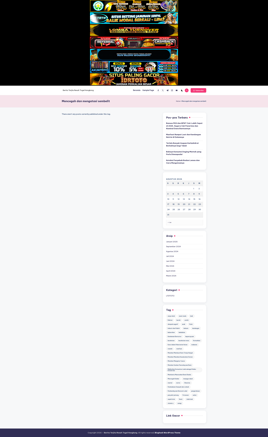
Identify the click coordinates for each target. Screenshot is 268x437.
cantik (186, 320)
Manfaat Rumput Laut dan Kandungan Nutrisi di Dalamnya (183, 135)
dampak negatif (173, 324)
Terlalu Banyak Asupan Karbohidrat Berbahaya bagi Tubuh (182, 144)
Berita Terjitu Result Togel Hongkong (78, 90)
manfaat (179, 349)
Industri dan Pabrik (174, 328)
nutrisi (178, 383)
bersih (178, 320)
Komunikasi (196, 340)
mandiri (170, 349)
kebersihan (171, 332)
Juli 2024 (170, 256)
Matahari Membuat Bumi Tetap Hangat (180, 353)
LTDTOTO (170, 296)
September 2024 (173, 246)
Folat (191, 324)
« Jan (169, 222)
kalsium (186, 328)
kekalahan (182, 332)
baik (191, 316)
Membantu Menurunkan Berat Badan (179, 374)
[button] (198, 90)
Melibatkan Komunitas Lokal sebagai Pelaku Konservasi (182, 369)
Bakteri (170, 320)
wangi (179, 403)
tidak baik (189, 399)
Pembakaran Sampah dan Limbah (178, 387)
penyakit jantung (173, 395)
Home (178, 101)
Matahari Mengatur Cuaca (176, 361)
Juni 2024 (170, 261)
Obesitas (187, 383)
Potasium (186, 395)
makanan (194, 344)
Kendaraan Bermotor (174, 336)
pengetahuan (195, 391)
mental (170, 383)
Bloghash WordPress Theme (167, 433)
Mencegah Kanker (173, 379)
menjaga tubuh (188, 379)
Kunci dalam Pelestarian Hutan (177, 344)
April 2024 (170, 271)
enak (183, 324)
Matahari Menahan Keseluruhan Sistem (180, 357)
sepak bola (171, 399)
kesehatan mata (183, 340)
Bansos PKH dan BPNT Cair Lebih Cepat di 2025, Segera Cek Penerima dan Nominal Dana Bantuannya (184, 126)
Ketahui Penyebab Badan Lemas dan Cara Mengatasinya (183, 161)
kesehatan (171, 340)
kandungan (195, 328)
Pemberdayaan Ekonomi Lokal (177, 391)
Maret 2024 (171, 276)
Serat (180, 399)
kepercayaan (189, 336)
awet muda (182, 316)
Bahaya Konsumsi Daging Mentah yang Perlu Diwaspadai (183, 153)
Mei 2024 (170, 266)
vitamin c (171, 403)
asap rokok (171, 316)
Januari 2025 (172, 242)
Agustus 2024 (172, 251)
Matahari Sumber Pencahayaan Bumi (179, 365)
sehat (194, 395)
